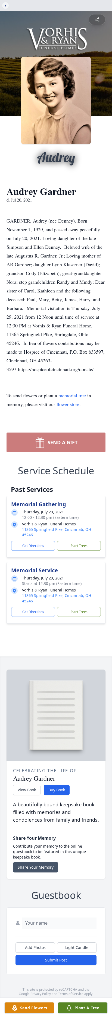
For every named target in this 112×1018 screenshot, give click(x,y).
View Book (27, 789)
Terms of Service (70, 994)
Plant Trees (79, 545)
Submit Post (56, 960)
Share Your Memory (36, 867)
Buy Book (56, 789)
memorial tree (72, 395)
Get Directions (33, 545)
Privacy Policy (40, 994)
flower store (68, 404)
